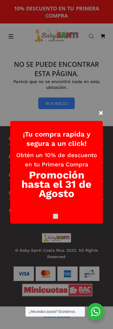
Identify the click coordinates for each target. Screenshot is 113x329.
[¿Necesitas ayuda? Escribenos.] (95, 311)
